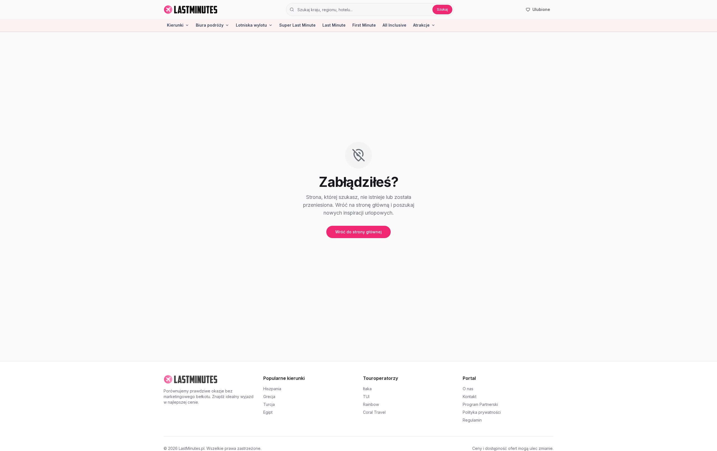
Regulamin (472, 420)
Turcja (269, 404)
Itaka (367, 388)
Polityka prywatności (482, 412)
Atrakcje (421, 25)
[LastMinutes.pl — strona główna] (191, 9)
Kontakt (469, 396)
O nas (468, 388)
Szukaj (442, 9)
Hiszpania (272, 388)
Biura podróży (210, 25)
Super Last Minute (297, 25)
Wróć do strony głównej (358, 231)
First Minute (364, 25)
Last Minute (334, 25)
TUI (366, 396)
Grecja (269, 396)
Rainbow (371, 404)
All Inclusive (394, 25)
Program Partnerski (480, 404)
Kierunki (175, 25)
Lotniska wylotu (251, 25)
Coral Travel (374, 412)
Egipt (268, 412)
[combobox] (363, 9)
